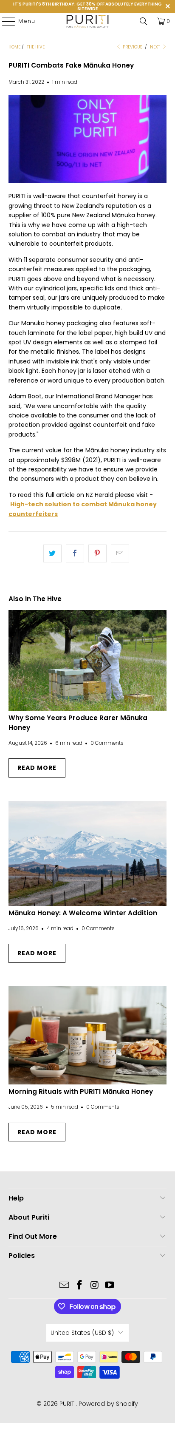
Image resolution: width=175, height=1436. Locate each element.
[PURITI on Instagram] (94, 1286)
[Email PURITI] (64, 1286)
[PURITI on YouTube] (110, 1286)
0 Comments (107, 743)
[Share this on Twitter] (52, 553)
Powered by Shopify (108, 1403)
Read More (36, 767)
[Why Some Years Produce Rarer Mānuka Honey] (87, 660)
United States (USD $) (82, 1332)
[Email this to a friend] (120, 553)
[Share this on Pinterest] (97, 553)
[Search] (143, 21)
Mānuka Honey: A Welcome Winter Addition (82, 912)
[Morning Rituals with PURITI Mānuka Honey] (87, 1035)
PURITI (67, 1403)
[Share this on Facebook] (75, 553)
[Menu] (4, 21)
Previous (131, 47)
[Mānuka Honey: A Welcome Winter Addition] (87, 853)
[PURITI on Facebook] (79, 1286)
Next (155, 47)
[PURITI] (87, 21)
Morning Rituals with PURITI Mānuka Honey (80, 1091)
